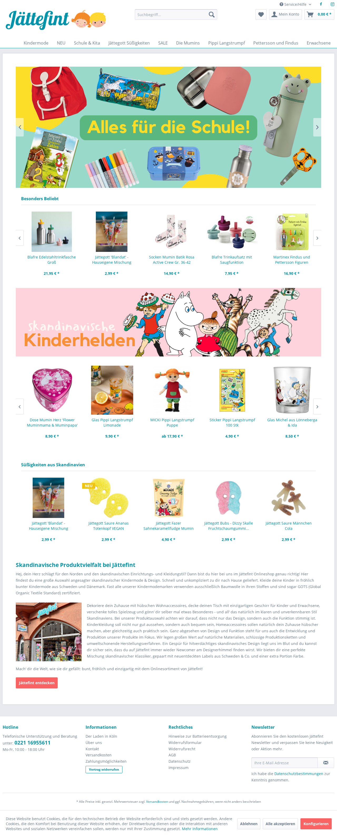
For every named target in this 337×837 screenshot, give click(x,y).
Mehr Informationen (200, 828)
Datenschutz (179, 761)
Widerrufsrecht (181, 748)
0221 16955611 (32, 742)
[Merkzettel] (261, 14)
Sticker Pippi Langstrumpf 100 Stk (228, 422)
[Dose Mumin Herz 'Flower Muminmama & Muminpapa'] (48, 390)
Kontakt (92, 748)
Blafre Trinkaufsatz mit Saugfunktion (229, 259)
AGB (172, 754)
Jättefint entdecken (36, 682)
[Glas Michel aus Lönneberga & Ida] (288, 390)
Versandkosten (99, 754)
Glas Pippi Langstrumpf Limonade (108, 422)
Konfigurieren (316, 823)
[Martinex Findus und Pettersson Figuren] (288, 232)
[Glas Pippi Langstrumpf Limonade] (108, 390)
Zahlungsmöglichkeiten (106, 761)
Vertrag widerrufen (104, 769)
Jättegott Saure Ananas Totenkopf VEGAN (108, 526)
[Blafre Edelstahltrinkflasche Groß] (48, 232)
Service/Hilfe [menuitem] (295, 4)
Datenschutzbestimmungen (298, 773)
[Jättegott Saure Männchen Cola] (288, 498)
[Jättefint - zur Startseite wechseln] (55, 23)
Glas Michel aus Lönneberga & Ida (289, 422)
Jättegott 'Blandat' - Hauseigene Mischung (108, 259)
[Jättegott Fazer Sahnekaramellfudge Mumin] (168, 498)
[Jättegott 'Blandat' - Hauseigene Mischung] (108, 232)
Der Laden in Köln (101, 736)
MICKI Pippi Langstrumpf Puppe (169, 422)
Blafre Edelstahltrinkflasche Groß (48, 259)
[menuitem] (176, 17)
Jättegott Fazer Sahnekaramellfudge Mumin (168, 526)
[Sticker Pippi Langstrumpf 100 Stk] (228, 390)
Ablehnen (248, 823)
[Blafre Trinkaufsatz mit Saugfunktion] (228, 232)
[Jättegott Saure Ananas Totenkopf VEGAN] (108, 498)
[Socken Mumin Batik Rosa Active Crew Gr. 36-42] (168, 232)
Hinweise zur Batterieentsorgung (197, 736)
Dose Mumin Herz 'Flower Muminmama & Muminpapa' (48, 422)
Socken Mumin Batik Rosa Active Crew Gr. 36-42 (168, 259)
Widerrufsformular (185, 742)
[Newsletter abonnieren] (326, 762)
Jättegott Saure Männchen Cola (289, 526)
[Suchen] (211, 14)
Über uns (94, 742)
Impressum (178, 767)
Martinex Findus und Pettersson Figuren (288, 259)
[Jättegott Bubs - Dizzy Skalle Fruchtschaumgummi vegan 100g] (228, 498)
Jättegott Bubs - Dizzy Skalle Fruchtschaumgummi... (228, 526)
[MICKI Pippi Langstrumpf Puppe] (168, 390)
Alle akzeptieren (280, 823)
